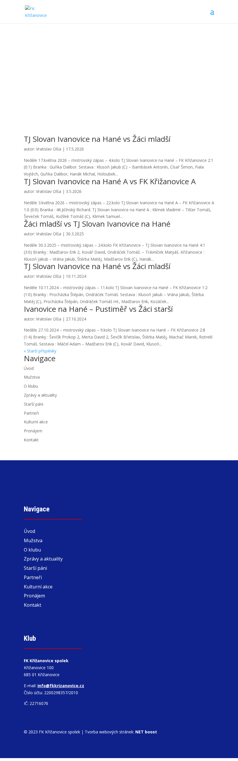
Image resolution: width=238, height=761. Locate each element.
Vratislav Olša (48, 149)
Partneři (31, 413)
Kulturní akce (36, 422)
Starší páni (33, 404)
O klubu (31, 386)
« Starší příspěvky (40, 351)
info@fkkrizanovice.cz (60, 685)
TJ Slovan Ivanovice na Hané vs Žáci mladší (97, 139)
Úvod (29, 368)
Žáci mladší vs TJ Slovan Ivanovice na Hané (97, 224)
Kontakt (31, 440)
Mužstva (32, 377)
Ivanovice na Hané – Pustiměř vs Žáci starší (98, 309)
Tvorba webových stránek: (121, 732)
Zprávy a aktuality (40, 395)
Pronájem (33, 431)
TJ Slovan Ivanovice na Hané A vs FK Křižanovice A (110, 181)
